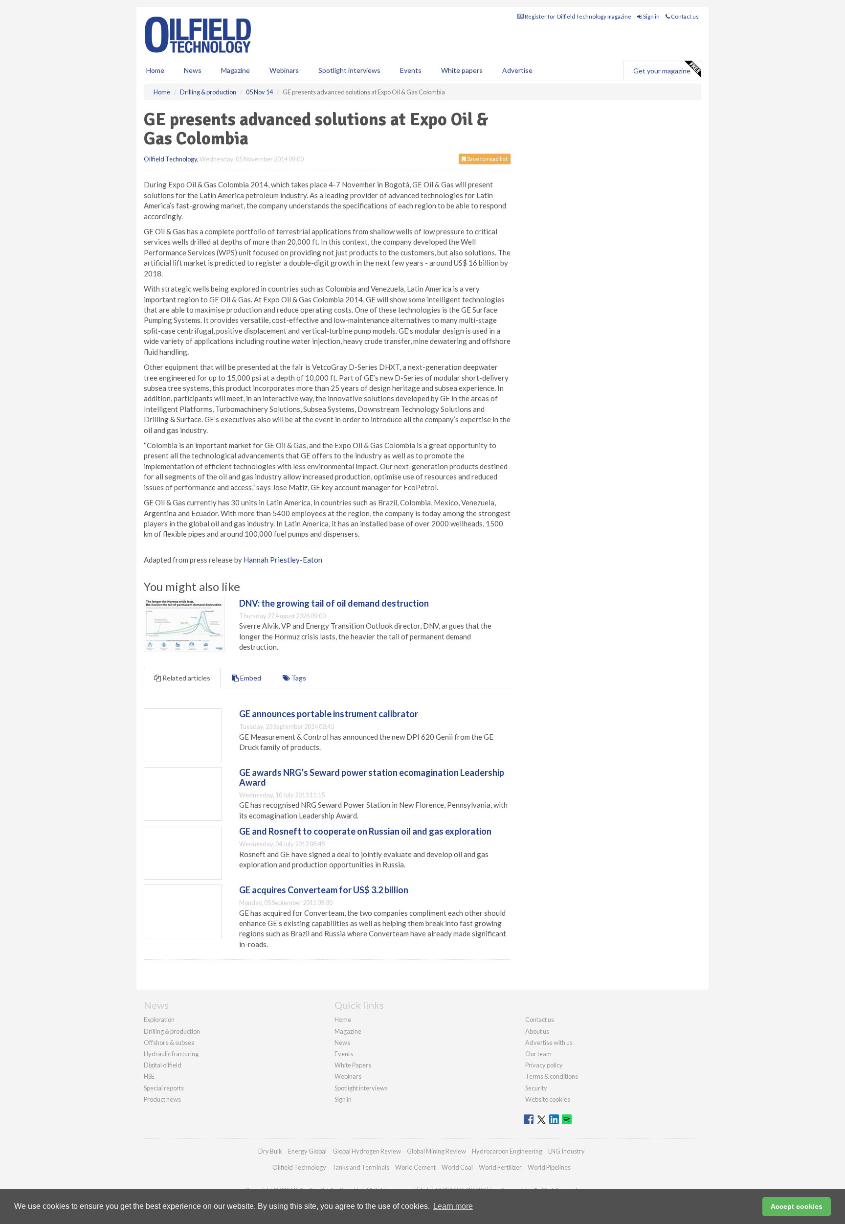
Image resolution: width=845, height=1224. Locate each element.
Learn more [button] (453, 1206)
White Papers (352, 1065)
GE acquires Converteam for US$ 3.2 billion (323, 889)
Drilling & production (172, 1031)
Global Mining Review (436, 1151)
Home (155, 70)
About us (537, 1031)
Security (536, 1088)
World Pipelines (549, 1167)
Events (411, 70)
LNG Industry (566, 1151)
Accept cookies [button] (797, 1206)
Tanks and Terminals (360, 1167)
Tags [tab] (298, 678)
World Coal (457, 1167)
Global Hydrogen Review (367, 1151)
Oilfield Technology (170, 159)
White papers (462, 70)
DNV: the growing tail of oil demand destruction (334, 603)
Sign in (651, 16)
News (342, 1042)
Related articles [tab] (185, 678)
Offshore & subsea (169, 1042)
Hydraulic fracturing (171, 1054)
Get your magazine (661, 71)
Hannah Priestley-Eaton (283, 559)
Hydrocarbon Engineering (507, 1151)
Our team (538, 1054)
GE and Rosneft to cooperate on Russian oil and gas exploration (365, 831)
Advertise (517, 70)
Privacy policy (544, 1065)
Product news (162, 1099)
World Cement (415, 1167)
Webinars (284, 70)
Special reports (164, 1088)
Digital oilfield (162, 1065)
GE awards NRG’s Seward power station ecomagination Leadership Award (371, 777)
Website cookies (547, 1099)
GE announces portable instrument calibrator (328, 713)
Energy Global (307, 1151)
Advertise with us (549, 1042)
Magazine (235, 70)
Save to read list (487, 158)
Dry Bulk (270, 1151)
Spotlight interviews (349, 70)
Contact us (684, 16)
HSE (149, 1076)
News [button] (192, 70)
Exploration (159, 1019)
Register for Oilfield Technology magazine (577, 16)
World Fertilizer (500, 1167)
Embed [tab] (250, 678)
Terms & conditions (551, 1076)
